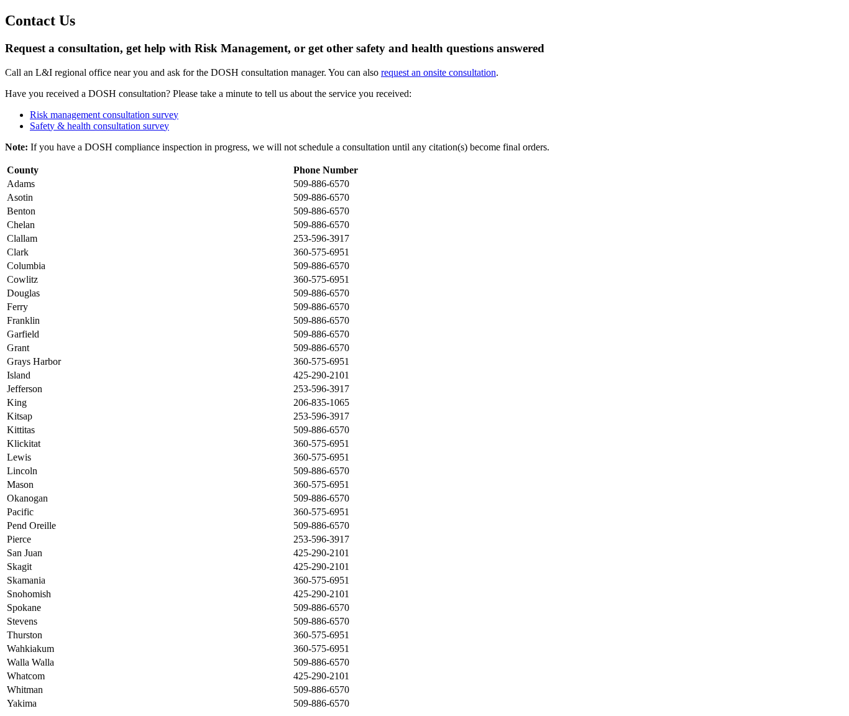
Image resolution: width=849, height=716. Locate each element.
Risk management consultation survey (104, 114)
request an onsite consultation (438, 72)
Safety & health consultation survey (99, 126)
